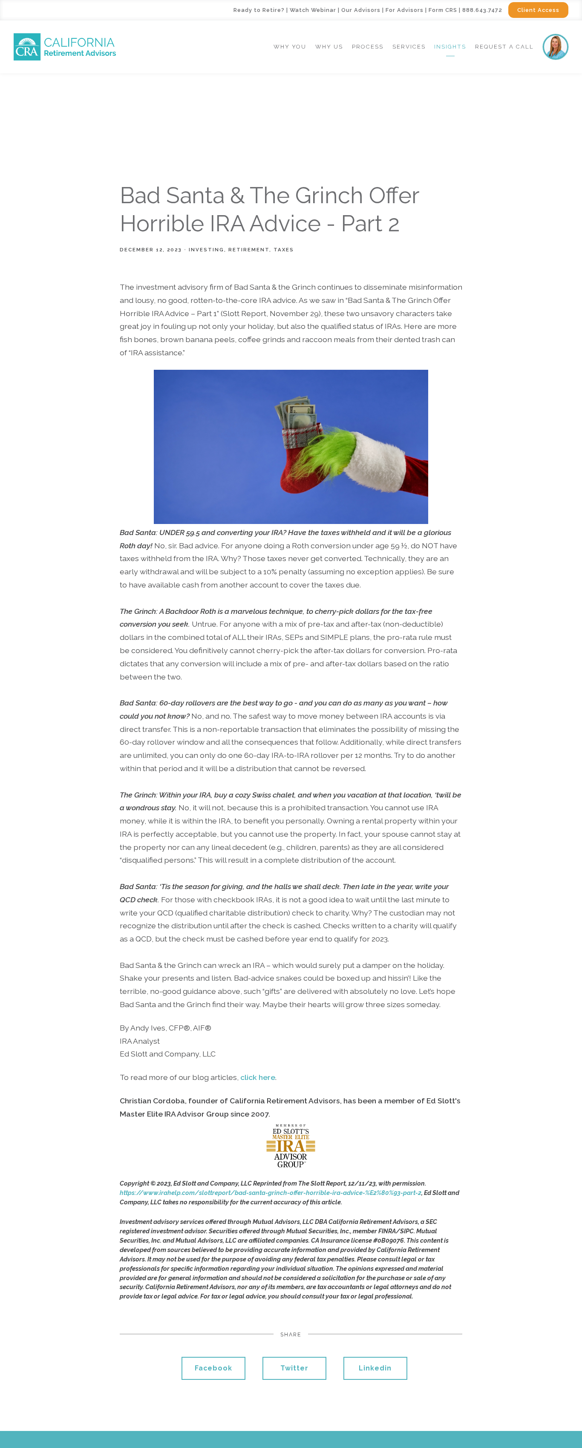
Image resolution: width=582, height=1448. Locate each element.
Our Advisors (360, 10)
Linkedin (375, 1368)
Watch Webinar (313, 10)
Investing (206, 250)
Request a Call (504, 46)
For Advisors (405, 10)
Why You (290, 46)
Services (409, 46)
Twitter (294, 1368)
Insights (450, 46)
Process (367, 46)
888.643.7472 (482, 10)
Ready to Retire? (259, 10)
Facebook (213, 1368)
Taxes (284, 250)
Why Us (329, 46)
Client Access (538, 10)
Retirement (248, 250)
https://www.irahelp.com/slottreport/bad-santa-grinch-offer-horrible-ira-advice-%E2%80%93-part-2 (270, 1192)
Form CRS (443, 10)
